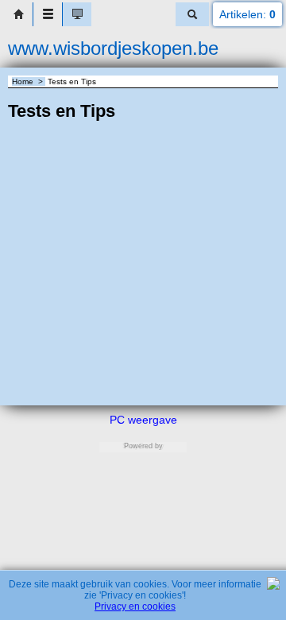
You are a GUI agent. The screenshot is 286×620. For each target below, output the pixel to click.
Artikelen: (247, 14)
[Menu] (47, 14)
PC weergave (143, 419)
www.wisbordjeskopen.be (113, 48)
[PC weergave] (77, 14)
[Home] (18, 14)
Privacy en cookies (135, 606)
